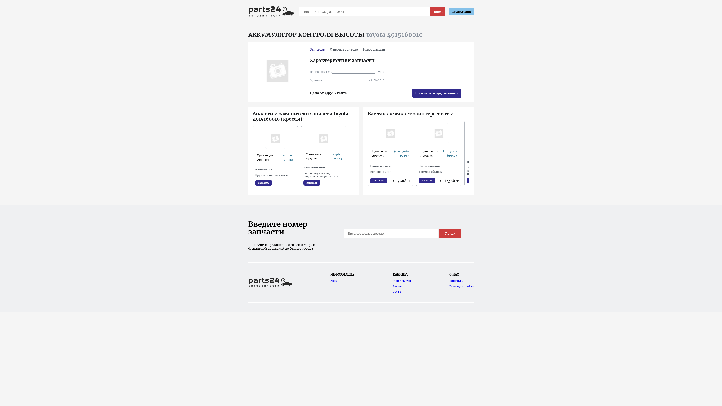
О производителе (344, 49)
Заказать (263, 182)
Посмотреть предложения (436, 93)
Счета (397, 291)
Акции (335, 281)
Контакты (456, 281)
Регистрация (461, 11)
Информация (374, 49)
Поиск (438, 12)
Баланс (397, 286)
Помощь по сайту (461, 286)
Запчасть (317, 49)
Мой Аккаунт (402, 281)
